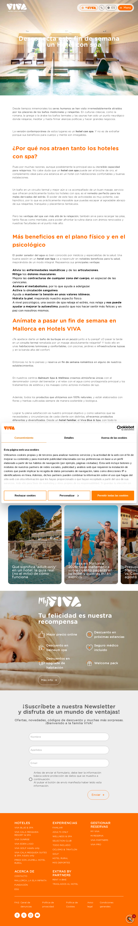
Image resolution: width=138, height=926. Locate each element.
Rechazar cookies (25, 495)
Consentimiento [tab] (23, 437)
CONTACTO (20, 876)
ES (113, 7)
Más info (47, 680)
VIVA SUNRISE (21, 839)
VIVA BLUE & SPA (23, 827)
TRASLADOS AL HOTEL (65, 884)
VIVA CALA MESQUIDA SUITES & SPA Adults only (30, 854)
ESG (16, 889)
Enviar (96, 794)
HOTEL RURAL (60, 858)
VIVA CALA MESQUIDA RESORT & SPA (26, 833)
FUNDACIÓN (21, 885)
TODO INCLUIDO (62, 845)
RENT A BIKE (59, 879)
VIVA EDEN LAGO (23, 844)
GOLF (56, 854)
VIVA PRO (96, 844)
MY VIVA (95, 831)
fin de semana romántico (77, 362)
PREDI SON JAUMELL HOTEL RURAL (29, 861)
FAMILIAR (58, 827)
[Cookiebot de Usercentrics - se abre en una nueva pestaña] (119, 428)
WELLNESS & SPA (62, 836)
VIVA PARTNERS (99, 840)
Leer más (32, 580)
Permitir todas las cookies (112, 495)
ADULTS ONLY (60, 832)
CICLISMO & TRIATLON (65, 849)
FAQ (16, 902)
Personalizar (67, 495)
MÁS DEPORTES (61, 862)
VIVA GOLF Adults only (26, 848)
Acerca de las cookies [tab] (114, 437)
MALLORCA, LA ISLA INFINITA (30, 880)
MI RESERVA (97, 835)
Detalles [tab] (69, 437)
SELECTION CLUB (62, 841)
